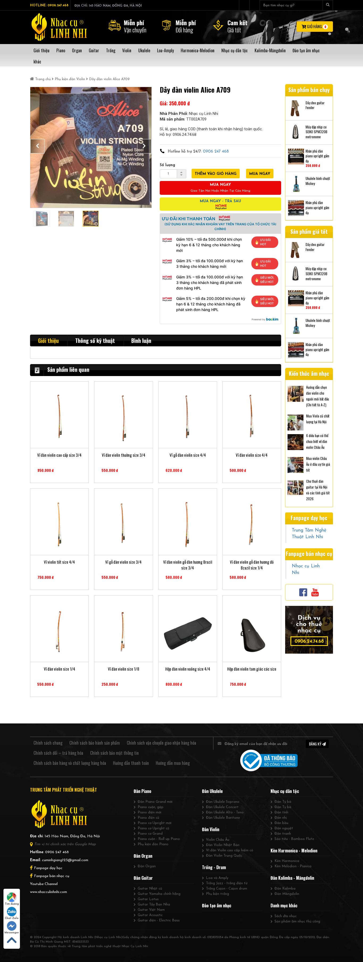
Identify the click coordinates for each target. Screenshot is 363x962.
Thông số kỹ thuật (95, 340)
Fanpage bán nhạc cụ (51, 876)
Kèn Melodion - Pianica (293, 866)
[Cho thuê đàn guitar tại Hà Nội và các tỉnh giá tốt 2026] (295, 487)
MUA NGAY (259, 174)
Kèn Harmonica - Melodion (294, 850)
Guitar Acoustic (150, 915)
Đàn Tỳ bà (283, 802)
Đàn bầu (281, 823)
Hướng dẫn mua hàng (173, 763)
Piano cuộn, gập (150, 807)
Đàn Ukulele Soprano (222, 802)
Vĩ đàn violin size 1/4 (59, 669)
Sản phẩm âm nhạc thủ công (297, 921)
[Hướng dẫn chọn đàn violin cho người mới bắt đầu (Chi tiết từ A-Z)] (295, 393)
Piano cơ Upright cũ (153, 828)
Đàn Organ (143, 856)
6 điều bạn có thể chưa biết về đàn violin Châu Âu (317, 441)
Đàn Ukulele (212, 791)
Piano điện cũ (148, 817)
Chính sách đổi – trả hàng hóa (58, 753)
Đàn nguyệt (284, 828)
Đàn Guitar (143, 878)
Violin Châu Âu (217, 840)
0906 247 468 (216, 152)
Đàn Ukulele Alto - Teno (225, 812)
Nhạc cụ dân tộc (285, 791)
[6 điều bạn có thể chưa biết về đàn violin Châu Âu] (295, 441)
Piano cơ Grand (150, 833)
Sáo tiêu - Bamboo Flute (294, 839)
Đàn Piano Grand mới (155, 802)
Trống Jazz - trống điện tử (226, 883)
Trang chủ (43, 79)
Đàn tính (281, 812)
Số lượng (167, 165)
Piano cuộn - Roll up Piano (159, 839)
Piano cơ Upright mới (154, 823)
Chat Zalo (12, 918)
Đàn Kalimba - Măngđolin (292, 878)
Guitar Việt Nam (151, 910)
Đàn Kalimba (285, 888)
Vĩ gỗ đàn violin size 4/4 (188, 455)
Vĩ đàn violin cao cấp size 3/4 (59, 455)
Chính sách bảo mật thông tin (114, 753)
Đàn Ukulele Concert (222, 807)
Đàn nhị (281, 817)
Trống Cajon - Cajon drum (226, 888)
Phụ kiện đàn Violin (70, 79)
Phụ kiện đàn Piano (153, 844)
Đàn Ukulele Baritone (223, 817)
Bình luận (141, 340)
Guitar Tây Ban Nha (154, 904)
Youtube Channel (44, 884)
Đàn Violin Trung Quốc (224, 855)
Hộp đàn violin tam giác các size (251, 669)
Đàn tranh (283, 833)
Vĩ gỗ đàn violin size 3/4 (123, 562)
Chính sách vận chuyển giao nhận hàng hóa (161, 743)
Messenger (12, 932)
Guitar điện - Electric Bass (159, 920)
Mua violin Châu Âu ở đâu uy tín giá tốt (318, 464)
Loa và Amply (217, 878)
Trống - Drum (214, 867)
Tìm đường (12, 904)
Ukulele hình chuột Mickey (318, 181)
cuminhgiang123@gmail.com (65, 860)
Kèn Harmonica (287, 861)
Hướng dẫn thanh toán (131, 763)
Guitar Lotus (148, 899)
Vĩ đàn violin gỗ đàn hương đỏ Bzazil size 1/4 (251, 564)
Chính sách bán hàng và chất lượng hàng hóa (69, 763)
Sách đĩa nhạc (286, 916)
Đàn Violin (210, 829)
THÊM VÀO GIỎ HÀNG (216, 174)
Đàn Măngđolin (287, 894)
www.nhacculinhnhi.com (48, 892)
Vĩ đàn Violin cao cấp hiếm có (229, 850)
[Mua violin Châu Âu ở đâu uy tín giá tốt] (295, 464)
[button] (37, 146)
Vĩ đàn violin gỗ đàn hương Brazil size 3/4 (187, 564)
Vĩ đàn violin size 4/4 (252, 455)
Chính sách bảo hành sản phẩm (94, 743)
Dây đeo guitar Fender (315, 105)
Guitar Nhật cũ (150, 888)
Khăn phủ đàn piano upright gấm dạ (317, 156)
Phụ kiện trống (217, 894)
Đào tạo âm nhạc (216, 905)
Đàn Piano (142, 791)
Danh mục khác (284, 905)
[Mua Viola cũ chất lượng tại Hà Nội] (295, 422)
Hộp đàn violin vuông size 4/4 (187, 669)
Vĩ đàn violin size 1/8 (123, 669)
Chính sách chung (47, 743)
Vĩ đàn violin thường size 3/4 (123, 455)
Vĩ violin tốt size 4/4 (59, 562)
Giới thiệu (48, 340)
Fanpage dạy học (48, 868)
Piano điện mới (149, 812)
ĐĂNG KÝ (315, 744)
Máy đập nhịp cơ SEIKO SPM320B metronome (316, 131)
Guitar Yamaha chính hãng (159, 894)
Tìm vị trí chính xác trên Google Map (65, 844)
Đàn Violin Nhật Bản (222, 845)
